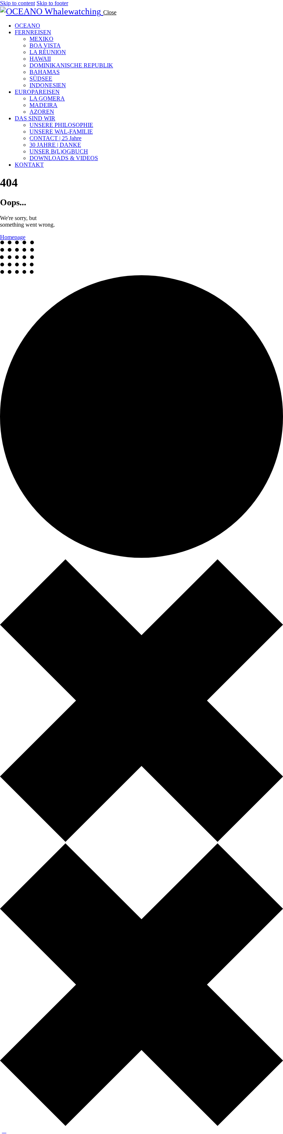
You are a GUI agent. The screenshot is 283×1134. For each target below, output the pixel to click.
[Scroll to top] (4, 1130)
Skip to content (17, 3)
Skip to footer (52, 3)
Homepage (12, 237)
